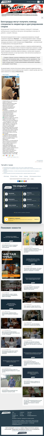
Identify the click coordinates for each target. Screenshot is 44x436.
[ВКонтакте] (18, 181)
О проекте (22, 412)
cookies (22, 420)
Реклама (29, 414)
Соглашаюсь (22, 432)
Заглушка (22, 415)
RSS (13, 412)
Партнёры (29, 412)
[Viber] (26, 181)
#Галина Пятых (14, 176)
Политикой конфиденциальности (22, 430)
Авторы (21, 414)
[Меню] (42, 2)
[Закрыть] (42, 18)
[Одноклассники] (24, 181)
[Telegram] (22, 181)
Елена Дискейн (40, 160)
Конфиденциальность (32, 415)
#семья (20, 176)
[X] (19, 181)
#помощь (26, 176)
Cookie (17, 428)
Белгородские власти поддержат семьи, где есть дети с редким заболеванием (18, 167)
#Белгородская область (35, 176)
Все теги (14, 414)
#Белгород (6, 176)
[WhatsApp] (21, 181)
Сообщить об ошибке (15, 416)
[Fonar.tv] (6, 1)
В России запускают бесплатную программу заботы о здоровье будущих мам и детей (19, 173)
